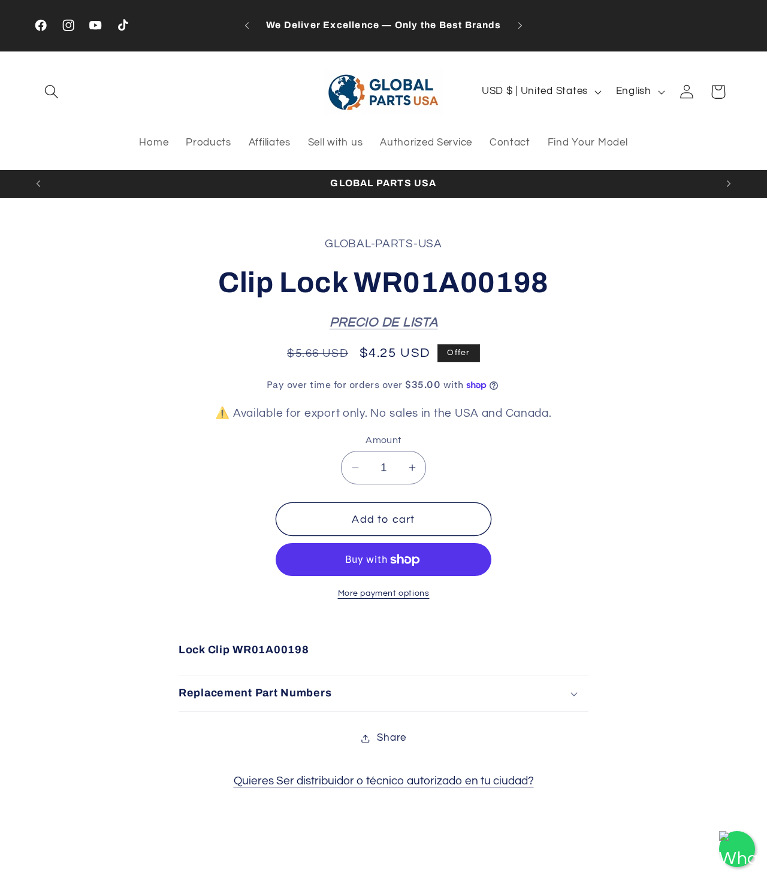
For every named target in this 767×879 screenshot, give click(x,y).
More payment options (384, 593)
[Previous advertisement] (247, 26)
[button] (52, 92)
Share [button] (391, 737)
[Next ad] (520, 26)
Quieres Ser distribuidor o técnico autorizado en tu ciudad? (384, 781)
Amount (383, 440)
